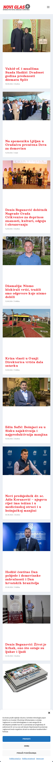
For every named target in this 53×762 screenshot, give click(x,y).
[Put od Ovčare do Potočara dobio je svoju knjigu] (26, 686)
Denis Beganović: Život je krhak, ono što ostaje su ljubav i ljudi (25, 648)
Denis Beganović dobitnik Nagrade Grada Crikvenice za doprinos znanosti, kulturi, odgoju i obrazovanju (26, 217)
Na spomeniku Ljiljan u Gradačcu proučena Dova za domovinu (26, 145)
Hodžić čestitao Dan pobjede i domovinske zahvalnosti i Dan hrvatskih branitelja (23, 577)
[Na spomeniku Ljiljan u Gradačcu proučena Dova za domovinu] (26, 114)
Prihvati (26, 739)
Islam (16, 153)
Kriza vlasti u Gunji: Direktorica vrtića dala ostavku (24, 362)
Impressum (40, 759)
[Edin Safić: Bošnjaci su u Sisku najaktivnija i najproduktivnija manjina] (26, 400)
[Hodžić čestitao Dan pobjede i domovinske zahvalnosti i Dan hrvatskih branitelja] (26, 545)
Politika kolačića (15, 759)
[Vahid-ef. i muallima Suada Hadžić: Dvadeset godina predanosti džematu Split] (26, 41)
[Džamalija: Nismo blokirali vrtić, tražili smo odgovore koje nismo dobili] (26, 258)
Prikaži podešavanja (26, 753)
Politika (17, 301)
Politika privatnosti (28, 759)
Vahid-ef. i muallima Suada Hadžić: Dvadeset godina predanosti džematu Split (24, 74)
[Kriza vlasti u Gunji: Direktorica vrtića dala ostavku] (26, 331)
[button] (49, 713)
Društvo (17, 84)
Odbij (26, 746)
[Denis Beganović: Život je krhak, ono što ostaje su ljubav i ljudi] (26, 617)
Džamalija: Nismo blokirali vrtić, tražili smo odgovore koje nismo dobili (25, 291)
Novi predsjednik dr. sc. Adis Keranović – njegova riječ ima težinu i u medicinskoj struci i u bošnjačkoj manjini (26, 503)
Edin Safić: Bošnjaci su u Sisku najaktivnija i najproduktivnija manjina (26, 431)
